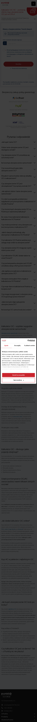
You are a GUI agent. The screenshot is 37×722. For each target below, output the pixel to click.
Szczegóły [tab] (17, 345)
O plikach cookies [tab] (29, 345)
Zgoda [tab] (6, 345)
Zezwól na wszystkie (18, 375)
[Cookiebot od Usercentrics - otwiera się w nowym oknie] (27, 341)
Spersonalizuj (17, 380)
